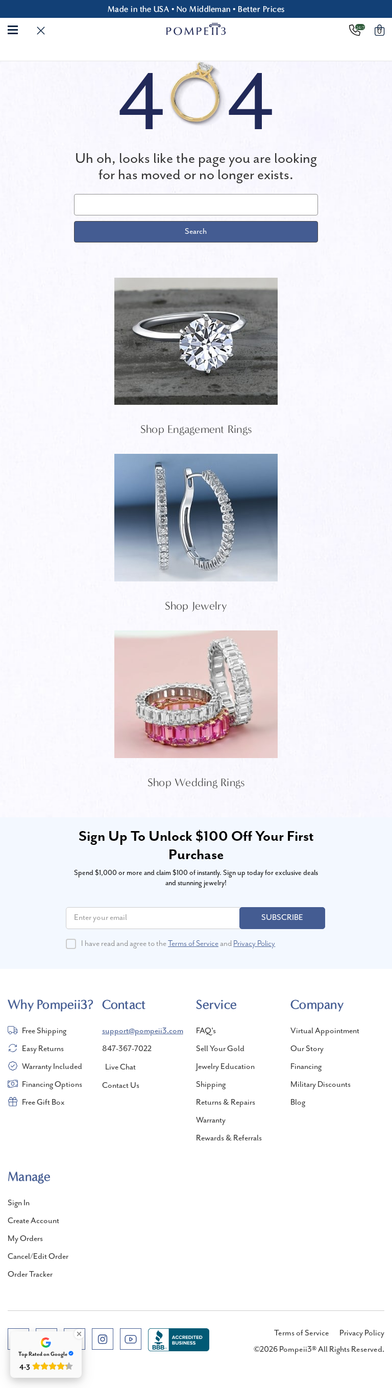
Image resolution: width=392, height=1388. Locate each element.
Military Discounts (320, 1084)
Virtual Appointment (324, 1031)
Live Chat (120, 1067)
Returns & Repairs (225, 1102)
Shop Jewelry (196, 606)
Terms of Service (193, 943)
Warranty (211, 1120)
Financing (306, 1067)
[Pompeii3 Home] (196, 29)
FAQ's (206, 1031)
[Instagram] (102, 1339)
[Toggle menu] (13, 29)
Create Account (33, 1221)
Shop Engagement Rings (196, 429)
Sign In (19, 1203)
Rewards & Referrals (229, 1138)
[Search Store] (40, 31)
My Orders (25, 1239)
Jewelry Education (225, 1067)
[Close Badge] (79, 1334)
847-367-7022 (127, 1049)
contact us (120, 1085)
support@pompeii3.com (142, 1031)
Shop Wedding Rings (196, 782)
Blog (297, 1102)
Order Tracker (30, 1274)
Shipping (211, 1084)
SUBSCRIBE (282, 917)
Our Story (307, 1049)
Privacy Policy (254, 943)
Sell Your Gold (220, 1049)
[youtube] (130, 1339)
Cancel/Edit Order (38, 1256)
